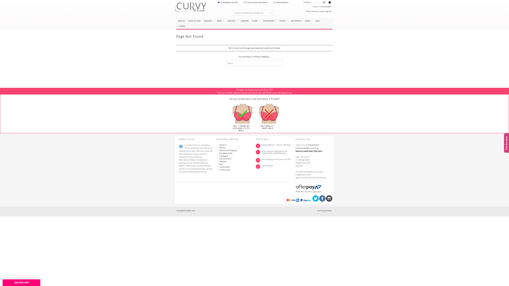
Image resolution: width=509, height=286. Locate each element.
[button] (21, 282)
